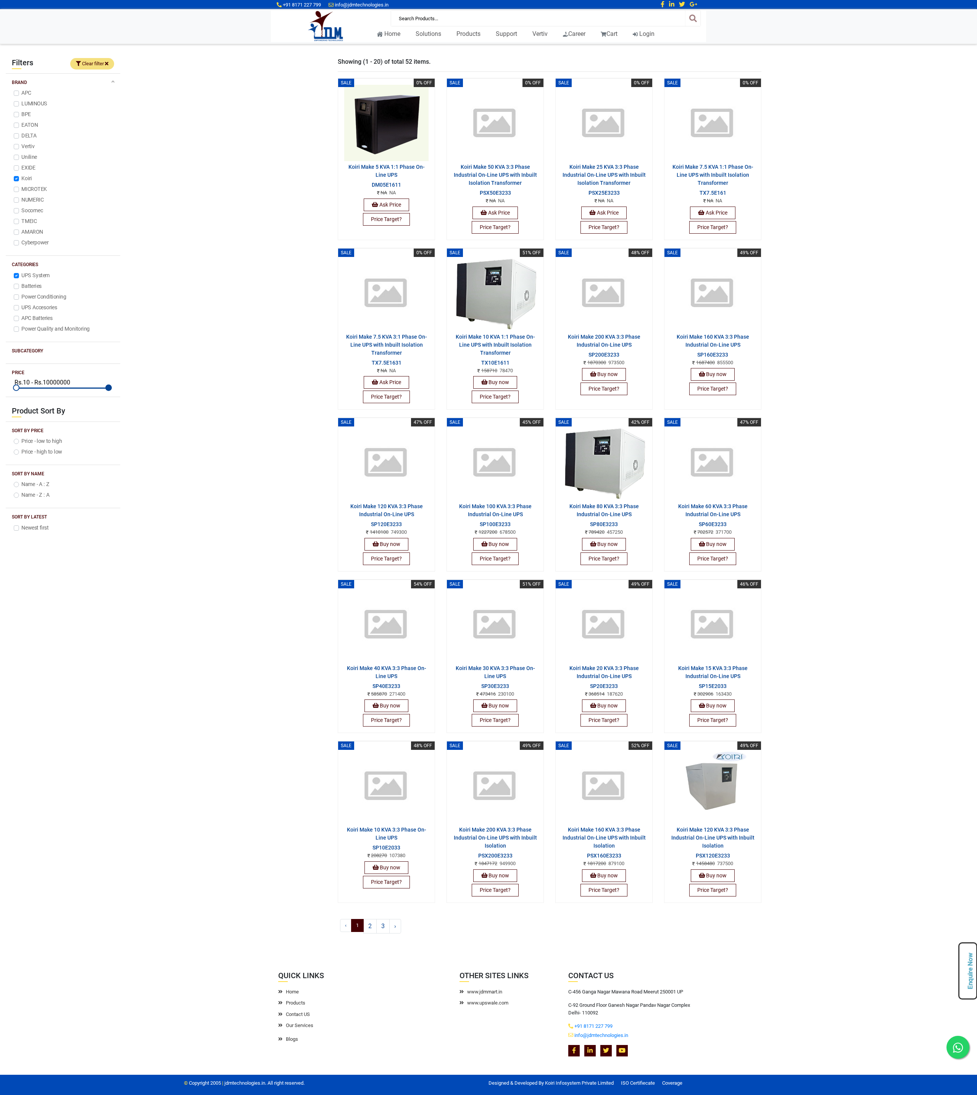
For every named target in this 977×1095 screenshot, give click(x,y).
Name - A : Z (35, 484)
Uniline (29, 157)
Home (391, 33)
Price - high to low (41, 452)
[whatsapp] (957, 1047)
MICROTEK (34, 189)
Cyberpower (34, 243)
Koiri (26, 179)
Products (468, 33)
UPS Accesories (39, 307)
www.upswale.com (485, 1003)
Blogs (292, 1039)
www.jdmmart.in (484, 992)
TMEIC (29, 221)
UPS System (35, 275)
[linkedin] (671, 4)
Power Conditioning (43, 297)
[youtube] (622, 1050)
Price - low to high (41, 441)
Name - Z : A (35, 495)
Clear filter (93, 63)
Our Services (299, 1025)
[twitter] (682, 4)
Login (646, 33)
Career (576, 33)
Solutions (428, 33)
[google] (693, 4)
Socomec (32, 211)
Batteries (31, 286)
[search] (692, 18)
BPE (26, 114)
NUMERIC (32, 200)
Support (506, 33)
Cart (611, 33)
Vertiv (540, 33)
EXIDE (28, 168)
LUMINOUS (34, 104)
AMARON (32, 232)
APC (26, 93)
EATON (29, 125)
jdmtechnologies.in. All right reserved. (264, 1083)
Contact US (298, 1014)
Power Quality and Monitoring (55, 329)
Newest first (34, 528)
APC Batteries (37, 318)
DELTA (28, 136)
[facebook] (662, 4)
